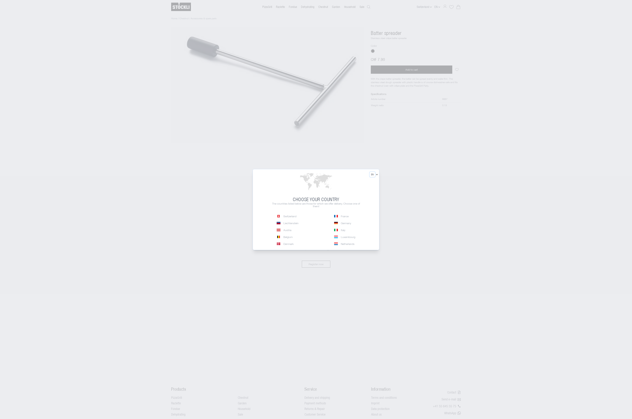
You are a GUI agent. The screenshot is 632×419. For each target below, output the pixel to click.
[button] (372, 174)
